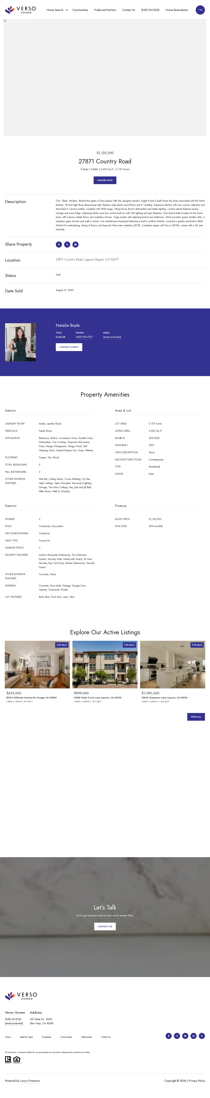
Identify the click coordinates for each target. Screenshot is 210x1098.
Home (8, 1037)
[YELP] (202, 1036)
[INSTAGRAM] (177, 1036)
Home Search (55, 10)
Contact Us (128, 10)
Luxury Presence (30, 1081)
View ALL (196, 716)
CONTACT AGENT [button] (69, 347)
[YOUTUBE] (185, 1036)
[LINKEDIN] (193, 1036)
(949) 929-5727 (84, 337)
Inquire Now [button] (105, 180)
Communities (80, 10)
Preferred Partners (105, 10)
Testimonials (86, 1037)
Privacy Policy (197, 1081)
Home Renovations (177, 10)
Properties (46, 1037)
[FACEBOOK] (169, 1036)
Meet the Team (26, 1037)
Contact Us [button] (105, 926)
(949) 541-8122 (150, 10)
